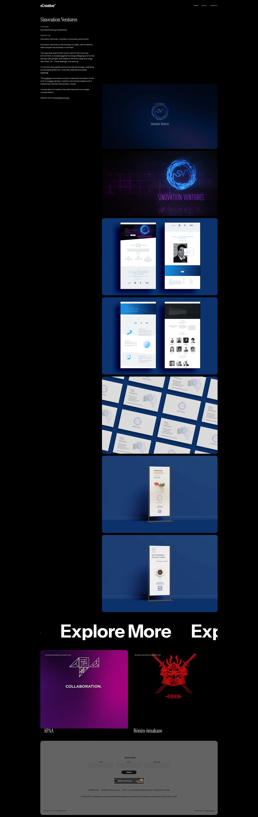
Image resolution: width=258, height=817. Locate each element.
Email (129, 762)
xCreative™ (210, 811)
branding (44, 73)
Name (101, 762)
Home (42, 12)
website (47, 78)
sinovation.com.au (61, 98)
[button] (93, 790)
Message (156, 762)
